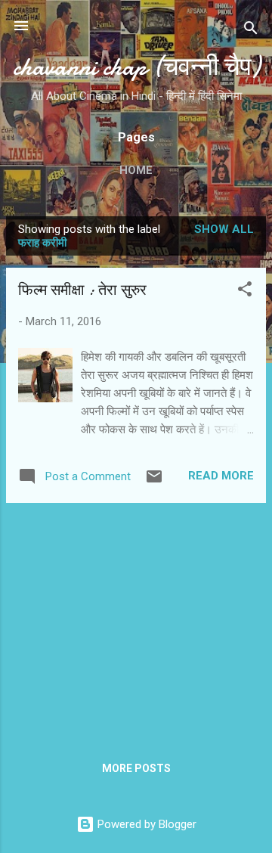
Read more (221, 475)
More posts (136, 768)
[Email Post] (154, 482)
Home (136, 170)
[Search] (251, 31)
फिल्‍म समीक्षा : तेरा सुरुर (82, 290)
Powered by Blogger (145, 824)
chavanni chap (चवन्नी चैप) (136, 67)
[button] (245, 291)
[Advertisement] (136, 621)
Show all (224, 229)
